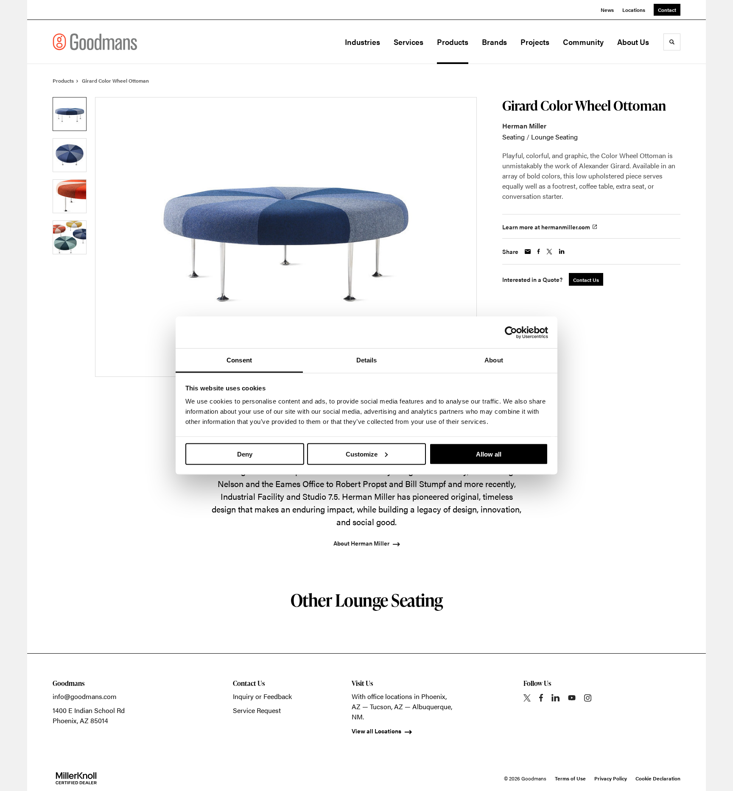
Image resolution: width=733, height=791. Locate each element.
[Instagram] (587, 698)
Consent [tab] (239, 360)
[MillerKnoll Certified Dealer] (76, 778)
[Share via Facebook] (538, 251)
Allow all (488, 453)
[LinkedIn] (555, 698)
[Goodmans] (95, 41)
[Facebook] (541, 698)
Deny (244, 453)
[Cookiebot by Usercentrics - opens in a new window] (511, 332)
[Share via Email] (528, 251)
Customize (362, 453)
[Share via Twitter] (549, 251)
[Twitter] (527, 698)
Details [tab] (366, 360)
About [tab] (493, 360)
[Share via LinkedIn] (562, 251)
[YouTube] (572, 697)
